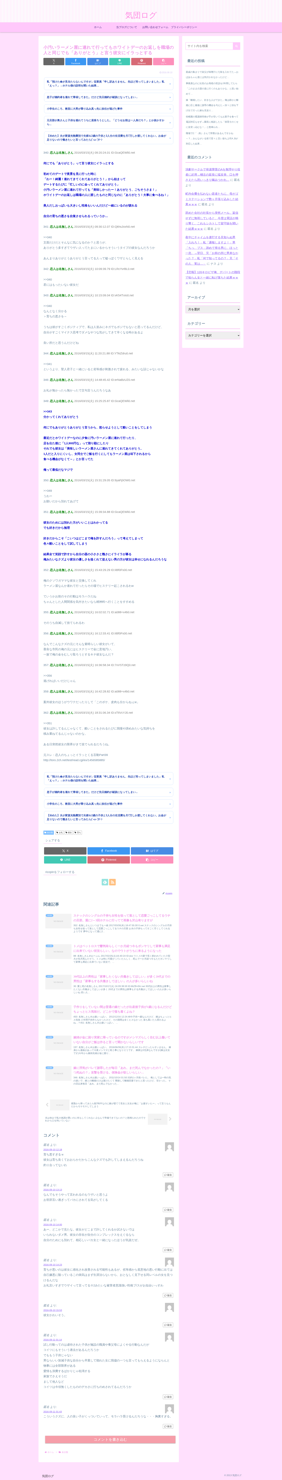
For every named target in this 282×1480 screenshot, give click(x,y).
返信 (169, 1175)
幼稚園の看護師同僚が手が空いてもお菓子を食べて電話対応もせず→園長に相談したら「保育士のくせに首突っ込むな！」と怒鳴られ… (212, 121)
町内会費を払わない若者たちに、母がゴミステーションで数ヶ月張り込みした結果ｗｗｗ (211, 199)
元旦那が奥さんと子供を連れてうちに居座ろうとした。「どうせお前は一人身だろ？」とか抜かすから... (105, 122)
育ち (79, 832)
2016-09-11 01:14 (52, 1339)
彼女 (70, 832)
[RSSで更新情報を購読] (112, 882)
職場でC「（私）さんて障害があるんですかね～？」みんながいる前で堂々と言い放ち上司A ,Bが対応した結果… (212, 138)
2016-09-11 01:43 (52, 1411)
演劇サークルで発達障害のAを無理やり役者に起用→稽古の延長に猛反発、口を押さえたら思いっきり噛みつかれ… (212, 175)
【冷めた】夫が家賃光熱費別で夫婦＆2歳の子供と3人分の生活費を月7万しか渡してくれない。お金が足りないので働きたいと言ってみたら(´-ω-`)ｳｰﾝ (106, 137)
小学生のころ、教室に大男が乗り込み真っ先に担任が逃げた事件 (85, 108)
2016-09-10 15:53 (52, 1310)
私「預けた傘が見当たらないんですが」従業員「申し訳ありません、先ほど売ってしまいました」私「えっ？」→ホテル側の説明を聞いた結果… (105, 83)
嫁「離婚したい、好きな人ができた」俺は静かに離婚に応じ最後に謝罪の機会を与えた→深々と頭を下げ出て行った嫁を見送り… (212, 105)
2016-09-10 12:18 (52, 1149)
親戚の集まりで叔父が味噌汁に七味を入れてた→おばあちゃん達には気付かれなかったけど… (212, 74)
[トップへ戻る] (277, 1475)
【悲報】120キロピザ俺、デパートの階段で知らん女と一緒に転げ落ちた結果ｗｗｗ (212, 277)
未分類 (50, 832)
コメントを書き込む (110, 1439)
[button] (163, 61)
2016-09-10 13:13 (52, 1189)
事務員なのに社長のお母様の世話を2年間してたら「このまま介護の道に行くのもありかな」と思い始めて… (212, 88)
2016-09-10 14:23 (52, 1264)
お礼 (61, 832)
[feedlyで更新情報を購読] (105, 882)
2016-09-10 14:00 (52, 1224)
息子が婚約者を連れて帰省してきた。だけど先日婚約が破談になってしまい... (92, 97)
